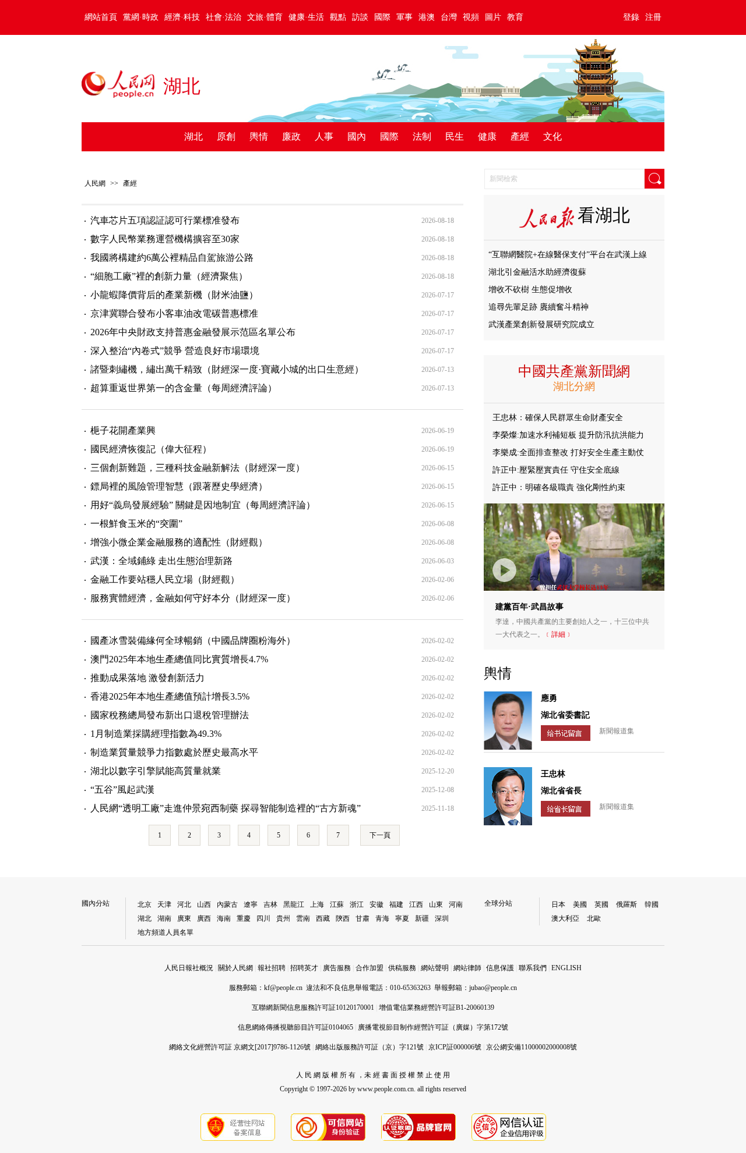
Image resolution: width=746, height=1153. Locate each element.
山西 (204, 904)
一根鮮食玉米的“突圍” (136, 523)
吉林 (270, 904)
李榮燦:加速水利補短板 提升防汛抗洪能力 (568, 435)
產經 (520, 136)
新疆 (422, 918)
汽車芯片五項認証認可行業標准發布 (165, 220)
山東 (436, 904)
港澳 (426, 17)
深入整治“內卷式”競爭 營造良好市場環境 (174, 351)
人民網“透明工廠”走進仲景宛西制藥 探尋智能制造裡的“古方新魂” (225, 808)
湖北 (193, 136)
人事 (324, 136)
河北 (184, 904)
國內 (356, 136)
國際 (382, 17)
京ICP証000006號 (454, 1047)
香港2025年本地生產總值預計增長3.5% (169, 696)
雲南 (303, 918)
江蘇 (337, 904)
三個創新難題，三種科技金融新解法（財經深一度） (197, 468)
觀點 (338, 17)
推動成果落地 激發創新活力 (147, 678)
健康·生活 (306, 17)
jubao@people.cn (493, 988)
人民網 (95, 183)
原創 (226, 136)
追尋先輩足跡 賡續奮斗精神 (538, 307)
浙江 (357, 904)
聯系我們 (533, 968)
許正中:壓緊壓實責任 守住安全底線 (556, 470)
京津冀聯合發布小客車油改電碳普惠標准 (174, 313)
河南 (456, 904)
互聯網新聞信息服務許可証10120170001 (313, 1007)
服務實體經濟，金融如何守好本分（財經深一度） (192, 598)
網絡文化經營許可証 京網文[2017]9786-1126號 (240, 1047)
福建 (396, 904)
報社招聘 (272, 968)
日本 (558, 904)
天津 (164, 904)
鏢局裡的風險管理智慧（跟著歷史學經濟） (179, 486)
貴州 (283, 918)
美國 (580, 904)
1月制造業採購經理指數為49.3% (155, 734)
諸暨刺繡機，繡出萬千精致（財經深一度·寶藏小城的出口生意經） (227, 369)
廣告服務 (337, 968)
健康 (487, 136)
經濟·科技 (182, 17)
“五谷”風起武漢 (122, 789)
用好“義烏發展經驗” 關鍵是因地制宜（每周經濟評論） (202, 505)
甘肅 (363, 918)
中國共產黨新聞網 (574, 371)
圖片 (493, 17)
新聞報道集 (616, 731)
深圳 (442, 918)
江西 (416, 904)
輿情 (258, 136)
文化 (552, 136)
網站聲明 (435, 968)
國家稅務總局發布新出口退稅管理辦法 (169, 715)
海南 (224, 918)
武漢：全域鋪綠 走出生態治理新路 (161, 561)
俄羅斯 (626, 904)
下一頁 (380, 835)
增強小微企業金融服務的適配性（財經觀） (179, 542)
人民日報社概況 (188, 968)
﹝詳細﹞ (558, 634)
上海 (317, 904)
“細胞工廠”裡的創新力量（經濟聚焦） (169, 276)
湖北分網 (574, 386)
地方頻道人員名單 (165, 932)
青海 (382, 918)
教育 (515, 17)
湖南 (164, 918)
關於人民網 (235, 968)
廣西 (204, 918)
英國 (601, 904)
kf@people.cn (283, 988)
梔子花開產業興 (123, 430)
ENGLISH (566, 968)
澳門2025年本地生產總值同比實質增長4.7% (179, 659)
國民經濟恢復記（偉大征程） (151, 449)
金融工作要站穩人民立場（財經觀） (165, 579)
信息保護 (500, 968)
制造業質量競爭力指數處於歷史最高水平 (174, 752)
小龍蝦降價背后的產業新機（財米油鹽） (174, 295)
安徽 (376, 904)
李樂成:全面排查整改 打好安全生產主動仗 (568, 452)
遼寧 (251, 904)
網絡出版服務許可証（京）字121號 (369, 1047)
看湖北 (604, 215)
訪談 (360, 17)
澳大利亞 (565, 918)
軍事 (404, 17)
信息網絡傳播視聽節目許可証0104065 (295, 1027)
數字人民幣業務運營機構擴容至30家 (165, 239)
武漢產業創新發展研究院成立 (541, 324)
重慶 (244, 918)
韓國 (652, 904)
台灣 (449, 17)
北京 (145, 904)
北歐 (594, 918)
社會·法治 (223, 17)
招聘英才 (304, 968)
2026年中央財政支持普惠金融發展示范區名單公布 (192, 332)
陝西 (343, 918)
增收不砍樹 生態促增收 (530, 289)
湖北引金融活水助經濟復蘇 (537, 272)
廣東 (184, 918)
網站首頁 (101, 17)
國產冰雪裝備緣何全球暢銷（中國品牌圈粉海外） (192, 640)
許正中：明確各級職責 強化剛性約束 (558, 487)
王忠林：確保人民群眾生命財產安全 (557, 417)
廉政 (291, 136)
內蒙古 (227, 904)
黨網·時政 (141, 17)
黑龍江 (293, 904)
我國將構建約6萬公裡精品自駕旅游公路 (172, 257)
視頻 (471, 17)
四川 (263, 918)
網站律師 (467, 968)
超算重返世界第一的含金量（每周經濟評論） (183, 388)
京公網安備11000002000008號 (531, 1047)
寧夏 (402, 918)
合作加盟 (369, 968)
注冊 (653, 17)
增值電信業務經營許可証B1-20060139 (436, 1007)
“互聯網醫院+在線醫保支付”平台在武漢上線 (567, 254)
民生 (454, 136)
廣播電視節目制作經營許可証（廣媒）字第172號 (433, 1027)
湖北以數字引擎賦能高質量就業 (155, 771)
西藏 (323, 918)
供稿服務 (402, 968)
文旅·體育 (265, 17)
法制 (422, 136)
